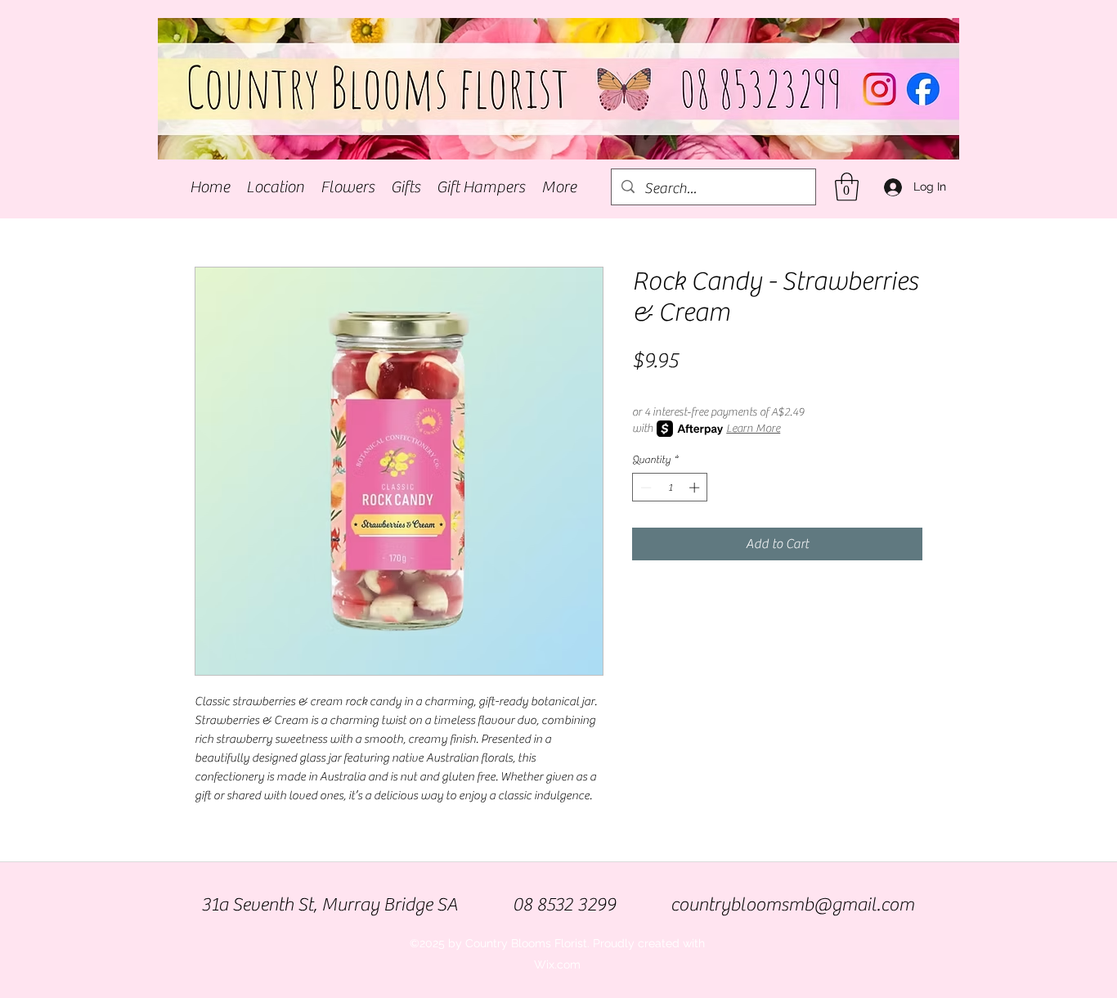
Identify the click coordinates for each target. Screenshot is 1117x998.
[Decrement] (644, 487)
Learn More (753, 428)
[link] (847, 187)
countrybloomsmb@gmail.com (792, 904)
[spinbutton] (670, 487)
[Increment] (696, 487)
